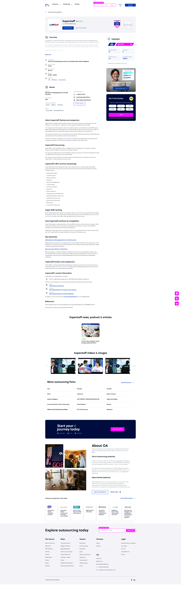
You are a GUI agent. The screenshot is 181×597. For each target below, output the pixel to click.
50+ (121, 109)
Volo (48, 389)
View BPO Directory (126, 382)
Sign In (98, 543)
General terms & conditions (128, 543)
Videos (47, 563)
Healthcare (82, 557)
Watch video (114, 492)
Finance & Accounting (66, 551)
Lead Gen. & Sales (65, 557)
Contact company (79, 103)
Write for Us (99, 561)
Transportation (83, 560)
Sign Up (98, 546)
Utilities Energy (83, 563)
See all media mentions (126, 498)
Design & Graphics (65, 546)
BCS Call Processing (82, 409)
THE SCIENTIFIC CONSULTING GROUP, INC (88, 399)
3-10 (121, 106)
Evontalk (79, 389)
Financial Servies (84, 546)
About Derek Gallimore (102, 564)
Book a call (120, 5)
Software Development (67, 563)
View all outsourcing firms (55, 12)
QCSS (48, 394)
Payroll (62, 560)
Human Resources (65, 554)
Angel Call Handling (112, 399)
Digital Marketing (65, 549)
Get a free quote (68, 27)
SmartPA (109, 389)
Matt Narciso (48, 92)
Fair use (123, 549)
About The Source (50, 543)
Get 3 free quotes (130, 6)
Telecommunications (85, 554)
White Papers (48, 557)
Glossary (47, 566)
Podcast (47, 551)
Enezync (109, 404)
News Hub (48, 546)
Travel (81, 566)
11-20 (129, 106)
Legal (81, 551)
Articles (47, 554)
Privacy (123, 554)
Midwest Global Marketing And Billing (57, 409)
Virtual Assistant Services (67, 566)
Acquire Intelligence (52, 399)
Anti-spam (124, 546)
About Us (98, 558)
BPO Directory (49, 549)
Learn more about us (100, 492)
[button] (47, 366)
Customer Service (65, 543)
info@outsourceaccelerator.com (107, 570)
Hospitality (82, 549)
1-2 (112, 106)
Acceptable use (125, 551)
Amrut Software (81, 404)
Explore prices (130, 530)
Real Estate (82, 543)
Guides (47, 560)
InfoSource (80, 394)
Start (121, 115)
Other (129, 109)
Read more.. (48, 54)
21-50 (112, 109)
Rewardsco (109, 409)
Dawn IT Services (111, 394)
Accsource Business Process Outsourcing (58, 404)
